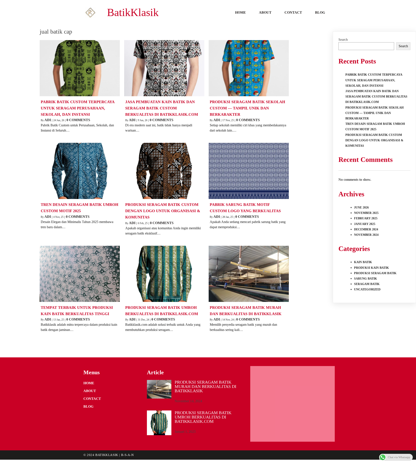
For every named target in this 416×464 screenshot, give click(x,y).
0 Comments (78, 120)
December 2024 (366, 229)
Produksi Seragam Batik (375, 273)
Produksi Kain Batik (371, 267)
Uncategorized (367, 289)
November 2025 (366, 213)
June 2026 (361, 207)
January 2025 (364, 224)
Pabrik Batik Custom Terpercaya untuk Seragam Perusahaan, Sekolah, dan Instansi (373, 80)
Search (343, 39)
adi (47, 120)
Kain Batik (363, 262)
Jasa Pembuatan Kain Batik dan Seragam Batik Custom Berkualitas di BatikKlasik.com (376, 97)
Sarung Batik (365, 278)
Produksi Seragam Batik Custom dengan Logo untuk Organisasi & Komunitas (374, 140)
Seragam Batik (367, 284)
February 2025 (365, 218)
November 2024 (366, 234)
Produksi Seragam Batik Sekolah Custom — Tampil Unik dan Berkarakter (374, 113)
